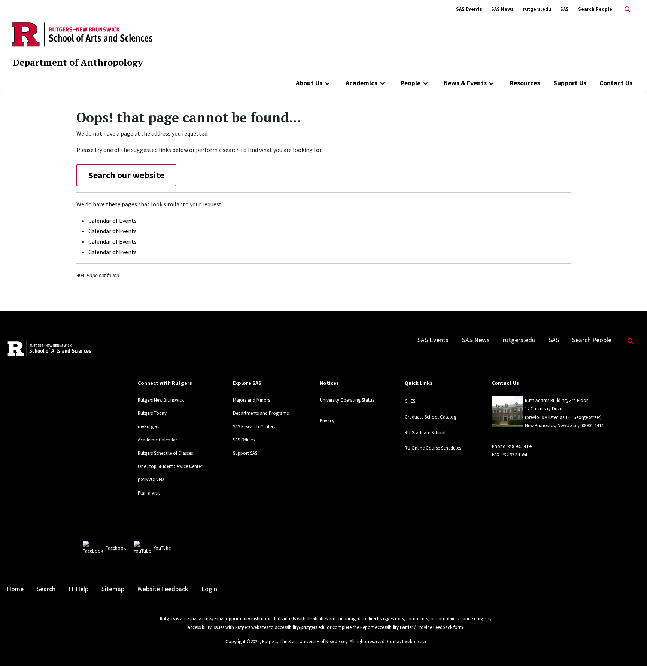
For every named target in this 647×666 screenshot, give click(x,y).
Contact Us (615, 83)
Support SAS (245, 453)
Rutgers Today (152, 413)
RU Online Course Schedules (433, 448)
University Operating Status (347, 400)
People (410, 83)
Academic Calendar (157, 440)
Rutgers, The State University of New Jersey (304, 641)
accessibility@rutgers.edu (300, 627)
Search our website (126, 175)
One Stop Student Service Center (170, 466)
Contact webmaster (406, 641)
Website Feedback (162, 589)
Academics (361, 83)
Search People (595, 9)
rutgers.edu (537, 9)
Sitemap (112, 589)
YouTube (162, 548)
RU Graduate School (425, 432)
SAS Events (469, 9)
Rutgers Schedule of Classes (165, 453)
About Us (309, 83)
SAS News (502, 9)
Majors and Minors (251, 400)
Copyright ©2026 (242, 641)
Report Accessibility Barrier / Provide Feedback (406, 627)
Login (209, 589)
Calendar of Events (112, 220)
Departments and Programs (261, 413)
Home (15, 589)
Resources (525, 83)
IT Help (78, 589)
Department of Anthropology (78, 62)
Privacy (327, 420)
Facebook (116, 548)
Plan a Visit (149, 493)
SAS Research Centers (254, 426)
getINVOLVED (151, 479)
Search (46, 589)
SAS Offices (244, 440)
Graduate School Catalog (430, 417)
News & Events (465, 83)
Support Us (569, 83)
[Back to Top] (630, 648)
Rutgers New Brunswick (161, 400)
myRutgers (148, 426)
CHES (410, 401)
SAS (564, 9)
